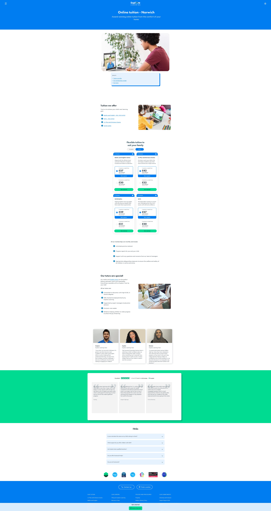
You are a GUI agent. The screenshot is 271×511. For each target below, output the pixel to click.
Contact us (127, 487)
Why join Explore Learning (118, 497)
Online (139, 149)
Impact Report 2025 (164, 500)
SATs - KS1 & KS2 (109, 119)
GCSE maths (107, 126)
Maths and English (92, 500)
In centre (131, 149)
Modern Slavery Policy (141, 500)
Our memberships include (119, 80)
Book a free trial (136, 508)
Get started (124, 189)
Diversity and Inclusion (165, 497)
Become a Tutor (116, 500)
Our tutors (115, 83)
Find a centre (145, 487)
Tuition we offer (117, 78)
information (132, 154)
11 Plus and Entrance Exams (112, 122)
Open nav (5, 3)
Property (138, 497)
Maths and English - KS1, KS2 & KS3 (114, 115)
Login (265, 3)
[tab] (131, 149)
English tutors (114, 279)
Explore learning (135, 3)
